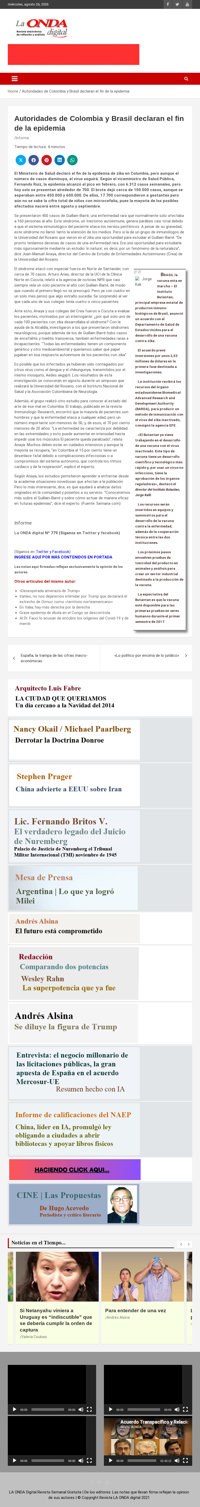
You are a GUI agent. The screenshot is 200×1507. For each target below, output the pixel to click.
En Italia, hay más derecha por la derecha (55, 607)
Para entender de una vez (50, 1310)
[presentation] (181, 1244)
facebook (109, 533)
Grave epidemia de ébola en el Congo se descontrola (65, 612)
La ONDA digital (29, 533)
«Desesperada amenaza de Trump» (50, 590)
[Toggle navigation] (14, 79)
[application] (52, 1390)
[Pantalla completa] (89, 1409)
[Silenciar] (81, 1409)
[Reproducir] (14, 1409)
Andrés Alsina (32, 1317)
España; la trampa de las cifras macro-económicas (54, 658)
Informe (22, 138)
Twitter (89, 533)
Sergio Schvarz (119, 1324)
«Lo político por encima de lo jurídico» (146, 655)
